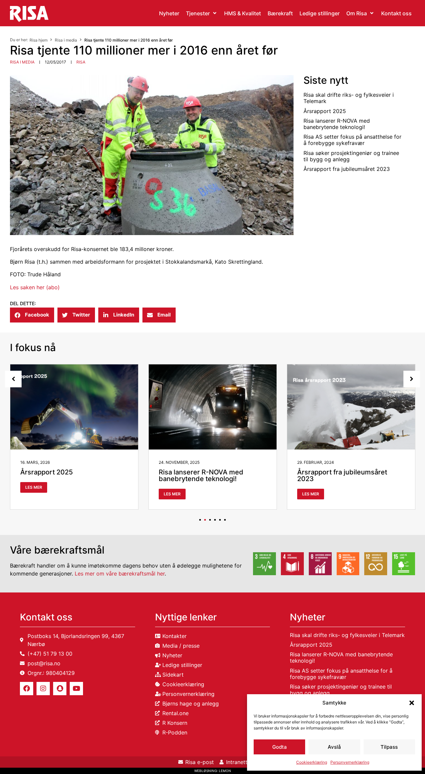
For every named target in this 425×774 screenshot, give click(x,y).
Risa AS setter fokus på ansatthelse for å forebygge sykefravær (352, 139)
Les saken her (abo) (35, 287)
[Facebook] (26, 688)
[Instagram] (43, 688)
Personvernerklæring (349, 762)
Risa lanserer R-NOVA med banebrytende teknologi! (336, 123)
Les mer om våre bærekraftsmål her (120, 573)
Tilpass (389, 747)
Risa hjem (38, 40)
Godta (279, 747)
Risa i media (66, 40)
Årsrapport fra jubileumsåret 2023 (346, 169)
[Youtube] (76, 688)
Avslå (334, 747)
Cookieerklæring (311, 762)
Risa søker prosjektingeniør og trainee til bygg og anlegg (351, 156)
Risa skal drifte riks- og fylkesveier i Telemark (348, 97)
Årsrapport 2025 (324, 111)
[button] (411, 703)
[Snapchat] (59, 688)
